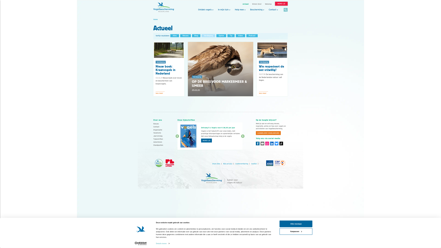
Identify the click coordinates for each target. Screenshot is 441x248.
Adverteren (157, 142)
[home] (163, 7)
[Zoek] (286, 10)
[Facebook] (258, 143)
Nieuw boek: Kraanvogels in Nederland (165, 70)
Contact (272, 9)
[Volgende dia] (243, 143)
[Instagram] (267, 143)
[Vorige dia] (177, 143)
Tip (231, 36)
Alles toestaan (296, 224)
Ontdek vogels (205, 9)
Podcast (252, 36)
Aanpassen (294, 231)
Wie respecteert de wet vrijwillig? (271, 68)
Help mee (239, 9)
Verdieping (208, 36)
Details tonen (161, 243)
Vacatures (157, 133)
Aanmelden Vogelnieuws (268, 133)
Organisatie (157, 130)
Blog (196, 36)
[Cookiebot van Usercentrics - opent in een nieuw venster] (141, 243)
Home (155, 19)
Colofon (254, 164)
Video (240, 36)
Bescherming (256, 9)
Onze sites (216, 164)
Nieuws (185, 36)
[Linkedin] (272, 143)
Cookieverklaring (241, 164)
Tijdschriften (158, 139)
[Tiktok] (281, 143)
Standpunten (158, 145)
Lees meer (159, 93)
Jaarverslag (157, 136)
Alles (175, 36)
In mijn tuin (223, 9)
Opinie (221, 36)
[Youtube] (262, 143)
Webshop (268, 4)
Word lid (206, 140)
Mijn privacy (227, 164)
